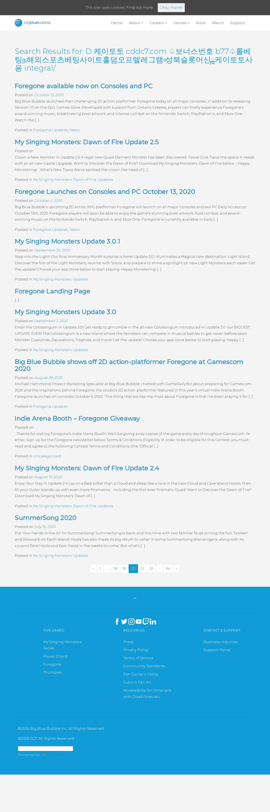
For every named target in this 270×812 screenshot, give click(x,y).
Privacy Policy (135, 650)
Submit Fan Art (137, 682)
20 (133, 568)
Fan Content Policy (140, 674)
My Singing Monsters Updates (60, 279)
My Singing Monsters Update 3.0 (65, 312)
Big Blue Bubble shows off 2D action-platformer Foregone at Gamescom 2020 (129, 365)
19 (124, 568)
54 (168, 568)
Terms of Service (138, 658)
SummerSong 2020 (46, 518)
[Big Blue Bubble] (33, 22)
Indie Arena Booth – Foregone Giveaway (77, 418)
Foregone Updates (50, 130)
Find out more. (140, 7)
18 (115, 568)
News (74, 130)
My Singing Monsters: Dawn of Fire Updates (73, 180)
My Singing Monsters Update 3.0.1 (67, 241)
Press (128, 642)
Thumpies (52, 672)
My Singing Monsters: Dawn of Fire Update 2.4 (87, 468)
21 (142, 568)
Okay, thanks (171, 7)
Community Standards (144, 666)
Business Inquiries (221, 642)
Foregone (52, 664)
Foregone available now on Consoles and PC (84, 86)
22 (151, 568)
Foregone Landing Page (52, 291)
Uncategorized (47, 456)
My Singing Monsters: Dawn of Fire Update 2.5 (87, 142)
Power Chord (55, 656)
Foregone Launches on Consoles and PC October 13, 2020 (105, 191)
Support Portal (217, 650)
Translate (57, 755)
